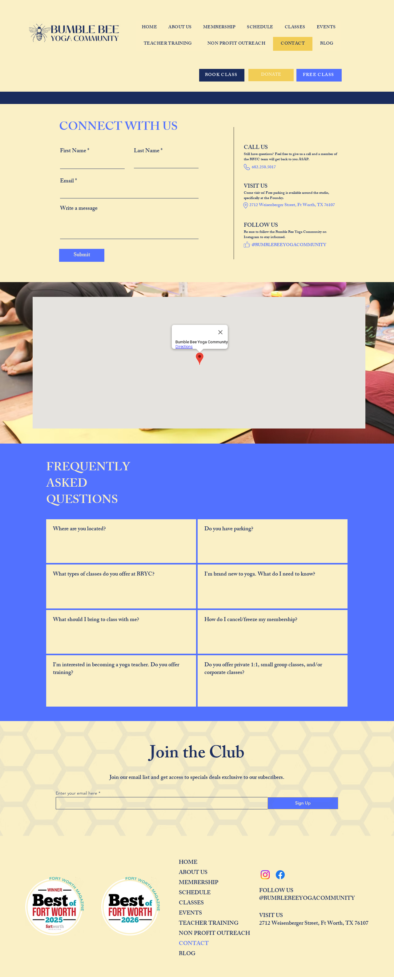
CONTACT (194, 944)
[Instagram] (265, 875)
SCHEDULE (195, 893)
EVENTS (190, 914)
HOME (188, 863)
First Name (73, 151)
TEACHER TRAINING (200, 924)
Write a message (79, 209)
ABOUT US (193, 873)
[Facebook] (280, 875)
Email (67, 181)
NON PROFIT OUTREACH (200, 934)
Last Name (146, 151)
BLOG (187, 954)
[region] (121, 541)
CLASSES (191, 903)
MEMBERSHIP (198, 883)
